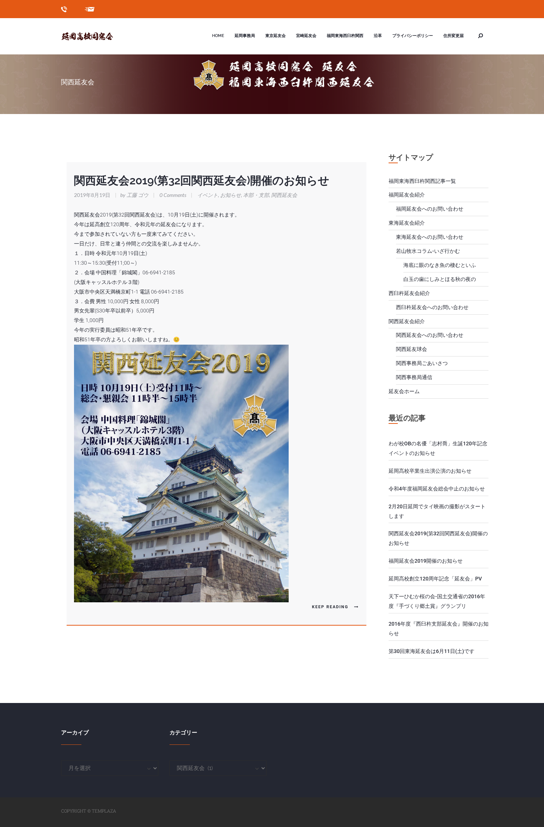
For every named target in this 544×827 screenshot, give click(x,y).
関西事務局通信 (414, 377)
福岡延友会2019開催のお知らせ (426, 561)
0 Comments (172, 195)
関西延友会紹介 (407, 321)
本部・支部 (256, 195)
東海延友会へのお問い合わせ (429, 237)
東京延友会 (275, 35)
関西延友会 (284, 195)
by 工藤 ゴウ (132, 195)
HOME (218, 35)
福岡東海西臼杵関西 (345, 35)
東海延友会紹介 (407, 223)
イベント (207, 195)
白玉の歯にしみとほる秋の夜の (439, 279)
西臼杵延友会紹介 (409, 293)
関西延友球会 (411, 349)
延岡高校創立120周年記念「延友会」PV (435, 579)
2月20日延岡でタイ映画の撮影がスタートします (437, 511)
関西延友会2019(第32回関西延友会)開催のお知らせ (201, 180)
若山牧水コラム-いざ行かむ (428, 251)
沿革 (378, 35)
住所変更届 (453, 35)
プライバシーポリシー (412, 35)
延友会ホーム (404, 391)
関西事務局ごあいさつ (422, 363)
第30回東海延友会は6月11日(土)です (431, 651)
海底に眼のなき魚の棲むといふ (439, 265)
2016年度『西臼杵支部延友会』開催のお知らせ (438, 628)
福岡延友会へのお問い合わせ (429, 209)
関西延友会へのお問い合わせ (429, 335)
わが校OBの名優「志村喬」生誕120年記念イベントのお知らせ (438, 448)
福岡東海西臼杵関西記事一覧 (422, 181)
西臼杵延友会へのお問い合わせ (432, 307)
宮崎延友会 (306, 35)
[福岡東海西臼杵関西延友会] (94, 36)
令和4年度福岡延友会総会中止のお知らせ (437, 489)
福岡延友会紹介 (407, 195)
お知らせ (230, 195)
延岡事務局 (245, 35)
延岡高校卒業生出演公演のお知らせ (430, 471)
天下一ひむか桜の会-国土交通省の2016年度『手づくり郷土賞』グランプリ (437, 601)
